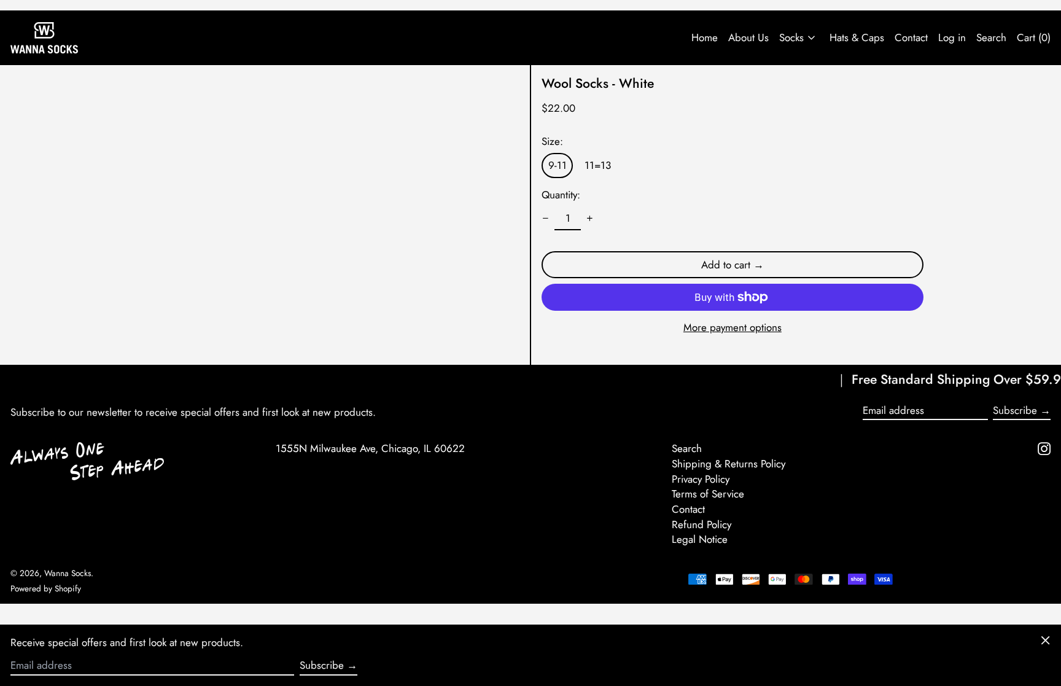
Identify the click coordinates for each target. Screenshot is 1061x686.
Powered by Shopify (45, 588)
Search (687, 448)
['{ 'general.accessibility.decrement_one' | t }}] (546, 218)
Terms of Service (708, 493)
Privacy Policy (700, 479)
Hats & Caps (857, 37)
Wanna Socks (67, 573)
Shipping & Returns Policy (728, 463)
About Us (748, 37)
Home (704, 37)
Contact (911, 37)
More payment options (732, 327)
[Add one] (590, 218)
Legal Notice (700, 539)
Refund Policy (701, 524)
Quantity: (561, 195)
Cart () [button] (1034, 37)
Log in (952, 37)
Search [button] (991, 37)
